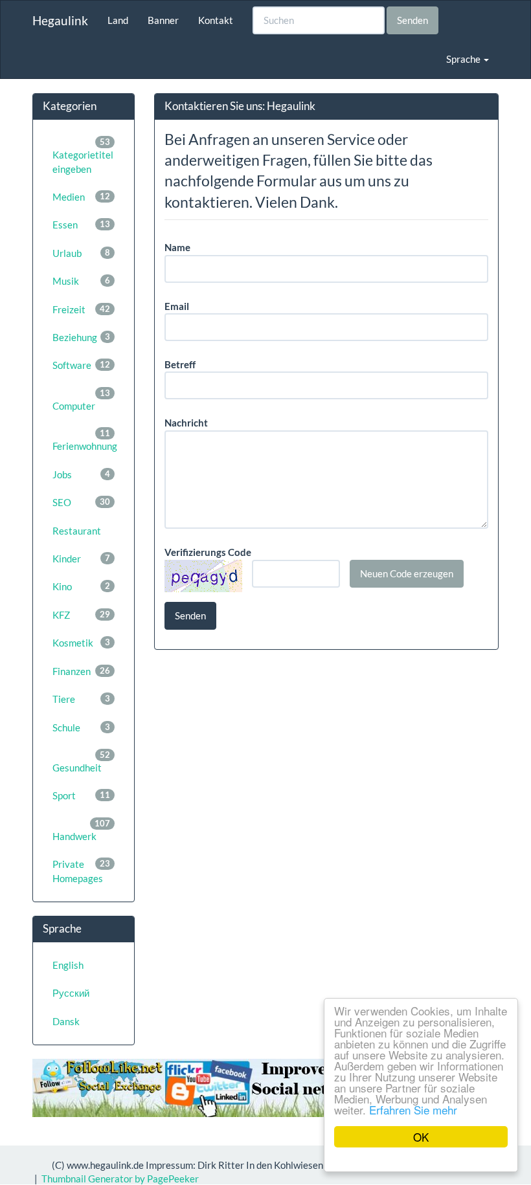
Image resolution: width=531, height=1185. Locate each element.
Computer (81, 400)
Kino (81, 586)
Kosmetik (81, 642)
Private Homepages (81, 870)
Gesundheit (81, 761)
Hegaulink (60, 20)
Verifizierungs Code (207, 552)
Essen (81, 224)
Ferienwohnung (84, 440)
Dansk (66, 1021)
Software (81, 365)
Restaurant (76, 531)
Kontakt (215, 20)
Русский (70, 993)
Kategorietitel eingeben (82, 155)
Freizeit (81, 309)
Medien (81, 197)
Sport (81, 795)
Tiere (81, 699)
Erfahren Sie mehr (413, 1110)
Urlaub (81, 253)
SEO (81, 502)
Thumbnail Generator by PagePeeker (120, 1178)
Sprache (464, 59)
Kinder (81, 558)
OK (421, 1137)
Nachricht (186, 422)
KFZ (81, 615)
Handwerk (81, 830)
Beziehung (81, 337)
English (68, 965)
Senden (412, 20)
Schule (81, 727)
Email (176, 306)
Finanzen (81, 671)
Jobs (81, 474)
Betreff (180, 364)
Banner (163, 20)
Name (177, 247)
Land (117, 20)
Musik (81, 281)
